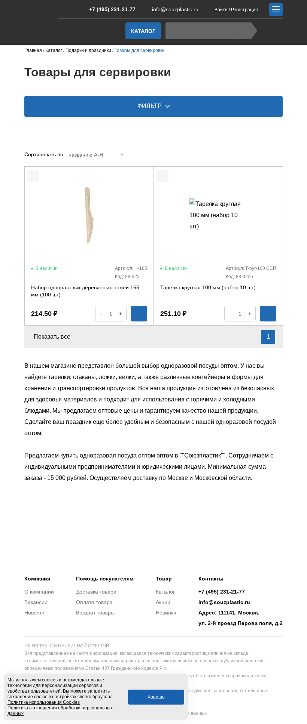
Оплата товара (94, 602)
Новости (34, 613)
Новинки (166, 613)
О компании (39, 592)
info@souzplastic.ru (175, 9)
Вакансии (36, 602)
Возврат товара (95, 613)
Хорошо (156, 697)
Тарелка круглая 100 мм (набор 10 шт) (208, 287)
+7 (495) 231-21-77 (112, 9)
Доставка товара (96, 592)
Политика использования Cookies (43, 702)
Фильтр (149, 106)
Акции (163, 602)
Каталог (143, 31)
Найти (247, 30)
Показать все (52, 336)
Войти (221, 9)
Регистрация (244, 9)
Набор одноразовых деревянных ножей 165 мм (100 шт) (85, 291)
